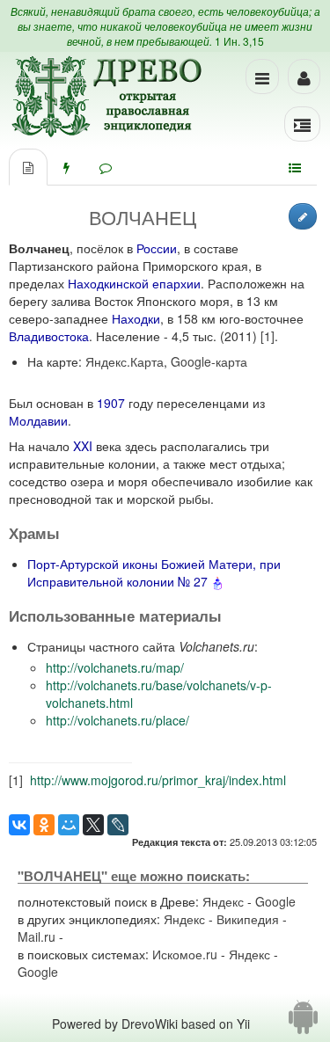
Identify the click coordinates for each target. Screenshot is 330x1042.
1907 (111, 403)
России (156, 248)
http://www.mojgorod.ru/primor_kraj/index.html (158, 780)
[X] (93, 824)
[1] (267, 336)
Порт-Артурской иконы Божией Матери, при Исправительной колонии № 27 (154, 572)
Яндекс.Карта (124, 361)
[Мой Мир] (68, 824)
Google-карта (209, 361)
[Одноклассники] (44, 824)
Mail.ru (36, 936)
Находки (136, 318)
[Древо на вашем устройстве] (303, 1023)
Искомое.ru (184, 954)
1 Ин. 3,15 (239, 40)
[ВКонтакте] (19, 824)
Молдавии (38, 420)
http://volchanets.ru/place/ (117, 720)
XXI (82, 446)
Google (275, 901)
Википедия (247, 919)
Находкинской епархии (134, 283)
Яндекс (223, 901)
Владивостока (49, 336)
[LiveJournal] (117, 824)
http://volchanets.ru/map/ (115, 667)
